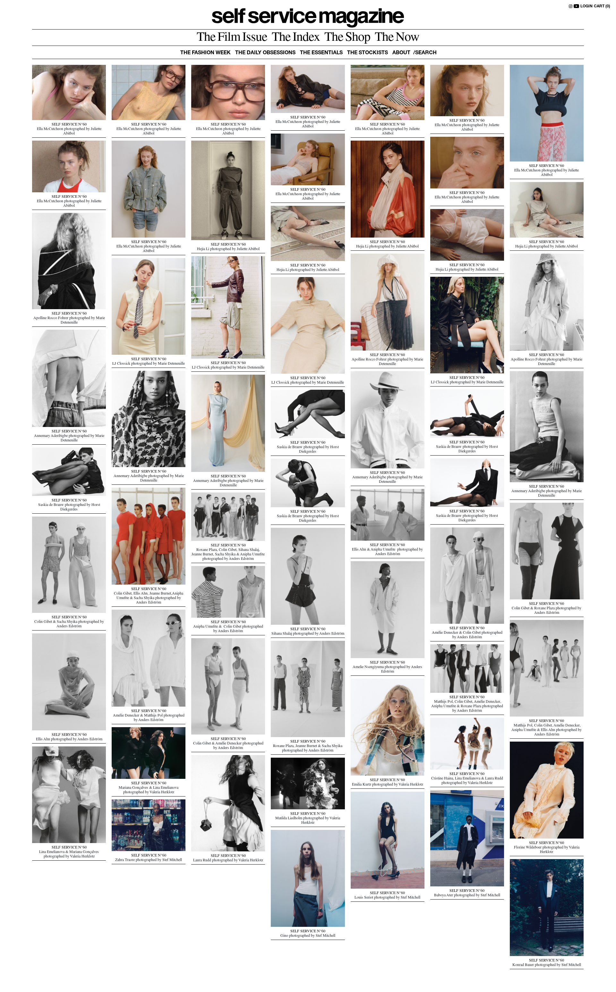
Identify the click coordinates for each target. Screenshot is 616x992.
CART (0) (602, 6)
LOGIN (586, 6)
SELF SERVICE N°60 (69, 125)
